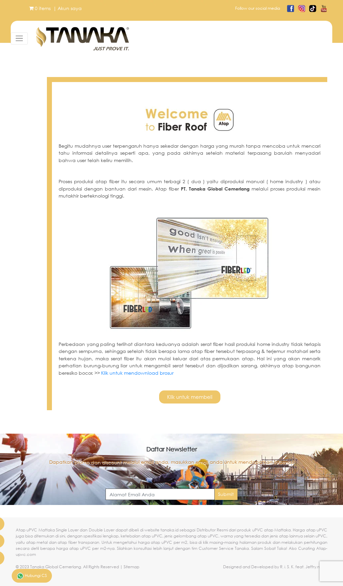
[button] (189, 397)
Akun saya (70, 8)
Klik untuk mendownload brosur (137, 373)
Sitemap (131, 567)
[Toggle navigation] (19, 38)
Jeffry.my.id (316, 567)
